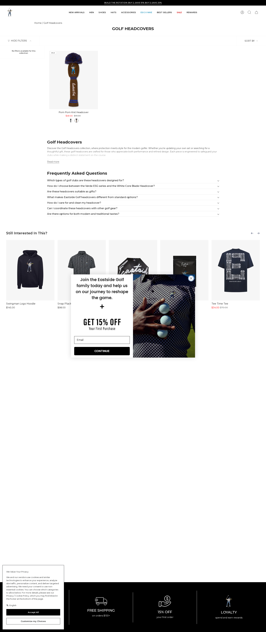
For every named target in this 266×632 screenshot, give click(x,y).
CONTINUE (102, 351)
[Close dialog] (191, 278)
